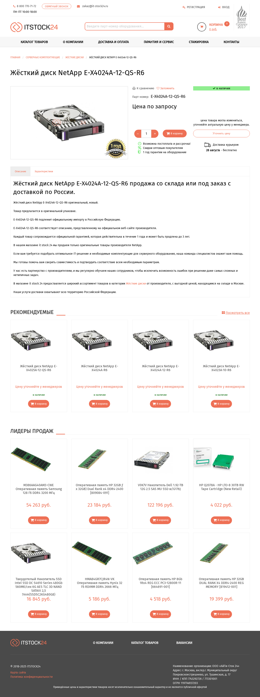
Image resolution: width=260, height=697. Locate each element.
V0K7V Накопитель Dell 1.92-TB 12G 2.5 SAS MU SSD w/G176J (160, 487)
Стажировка (199, 42)
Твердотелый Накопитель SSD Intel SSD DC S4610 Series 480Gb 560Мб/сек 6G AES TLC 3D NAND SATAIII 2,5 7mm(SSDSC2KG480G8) (39, 582)
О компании (73, 42)
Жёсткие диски (136, 283)
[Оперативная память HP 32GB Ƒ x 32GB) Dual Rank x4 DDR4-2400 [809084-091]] (92, 459)
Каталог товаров (144, 643)
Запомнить (167, 88)
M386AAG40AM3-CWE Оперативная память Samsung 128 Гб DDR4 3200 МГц (39, 488)
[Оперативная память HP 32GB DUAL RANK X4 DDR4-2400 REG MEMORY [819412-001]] (213, 553)
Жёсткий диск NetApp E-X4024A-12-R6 (160, 368)
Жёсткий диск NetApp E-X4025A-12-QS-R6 (38, 368)
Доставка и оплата (113, 42)
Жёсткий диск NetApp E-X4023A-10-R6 (221, 368)
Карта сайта (18, 672)
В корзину (177, 133)
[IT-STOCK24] (28, 642)
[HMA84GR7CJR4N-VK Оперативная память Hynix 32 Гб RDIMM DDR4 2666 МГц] (92, 553)
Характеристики (44, 171)
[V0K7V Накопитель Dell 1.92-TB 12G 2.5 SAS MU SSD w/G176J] (152, 459)
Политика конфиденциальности (31, 677)
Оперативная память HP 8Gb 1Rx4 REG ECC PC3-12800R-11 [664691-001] (160, 582)
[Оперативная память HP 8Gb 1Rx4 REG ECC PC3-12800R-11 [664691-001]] (152, 553)
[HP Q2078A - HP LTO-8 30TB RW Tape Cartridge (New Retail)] (213, 459)
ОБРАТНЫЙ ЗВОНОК (56, 6)
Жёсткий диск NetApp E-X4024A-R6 (99, 368)
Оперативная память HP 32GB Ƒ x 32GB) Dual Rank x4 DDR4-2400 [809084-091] (99, 488)
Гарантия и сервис (159, 42)
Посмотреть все (238, 313)
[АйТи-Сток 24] (34, 27)
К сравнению (145, 88)
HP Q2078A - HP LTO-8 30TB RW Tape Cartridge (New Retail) (221, 487)
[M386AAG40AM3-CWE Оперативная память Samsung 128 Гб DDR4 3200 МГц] (31, 459)
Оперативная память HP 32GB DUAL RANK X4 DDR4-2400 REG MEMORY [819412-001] (221, 582)
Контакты (231, 42)
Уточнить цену (221, 133)
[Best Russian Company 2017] (242, 17)
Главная (15, 57)
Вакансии (184, 643)
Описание (20, 171)
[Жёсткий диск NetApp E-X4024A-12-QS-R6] (69, 122)
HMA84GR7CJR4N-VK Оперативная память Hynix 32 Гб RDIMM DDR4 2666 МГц (99, 582)
